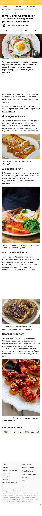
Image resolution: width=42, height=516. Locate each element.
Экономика (31, 6)
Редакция (5, 467)
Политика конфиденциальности (27, 470)
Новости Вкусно (7, 9)
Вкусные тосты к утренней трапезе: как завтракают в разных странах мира (32, 9)
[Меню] (3, 2)
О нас (4, 464)
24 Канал (5, 6)
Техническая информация (28, 474)
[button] (6, 30)
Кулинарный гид (18, 9)
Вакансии (5, 479)
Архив (23, 480)
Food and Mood (16, 58)
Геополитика (17, 6)
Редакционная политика (9, 470)
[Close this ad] (40, 504)
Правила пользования (27, 467)
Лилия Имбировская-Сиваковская (17, 25)
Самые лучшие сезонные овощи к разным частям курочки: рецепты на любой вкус (21, 108)
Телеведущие (6, 476)
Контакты (24, 477)
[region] (21, 511)
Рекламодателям (26, 464)
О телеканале (6, 473)
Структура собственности (9, 482)
